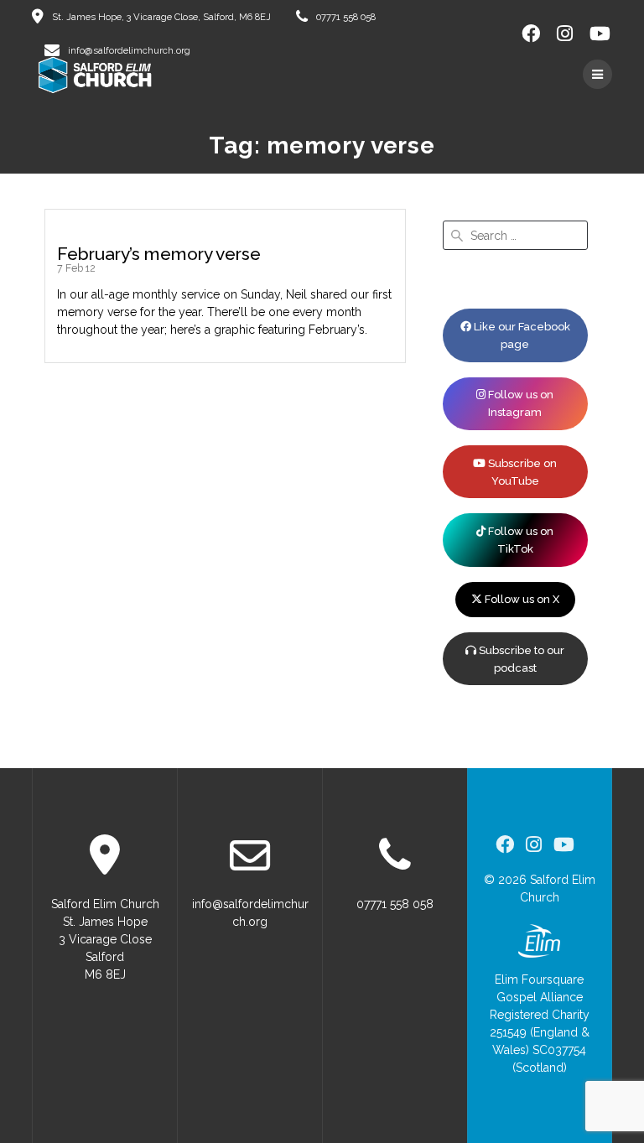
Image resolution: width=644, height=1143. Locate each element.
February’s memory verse (159, 253)
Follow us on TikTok (519, 540)
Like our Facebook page (520, 335)
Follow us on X (520, 599)
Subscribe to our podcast (520, 659)
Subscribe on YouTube (521, 472)
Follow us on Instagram (519, 403)
